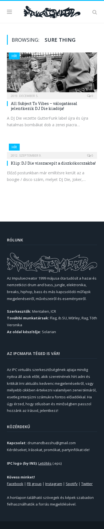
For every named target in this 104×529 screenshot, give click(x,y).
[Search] (94, 12)
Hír (14, 56)
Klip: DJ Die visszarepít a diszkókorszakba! (53, 163)
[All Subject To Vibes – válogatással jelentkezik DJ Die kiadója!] (52, 74)
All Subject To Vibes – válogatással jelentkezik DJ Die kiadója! (44, 106)
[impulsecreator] (52, 11)
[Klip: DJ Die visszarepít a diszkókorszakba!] (52, 149)
